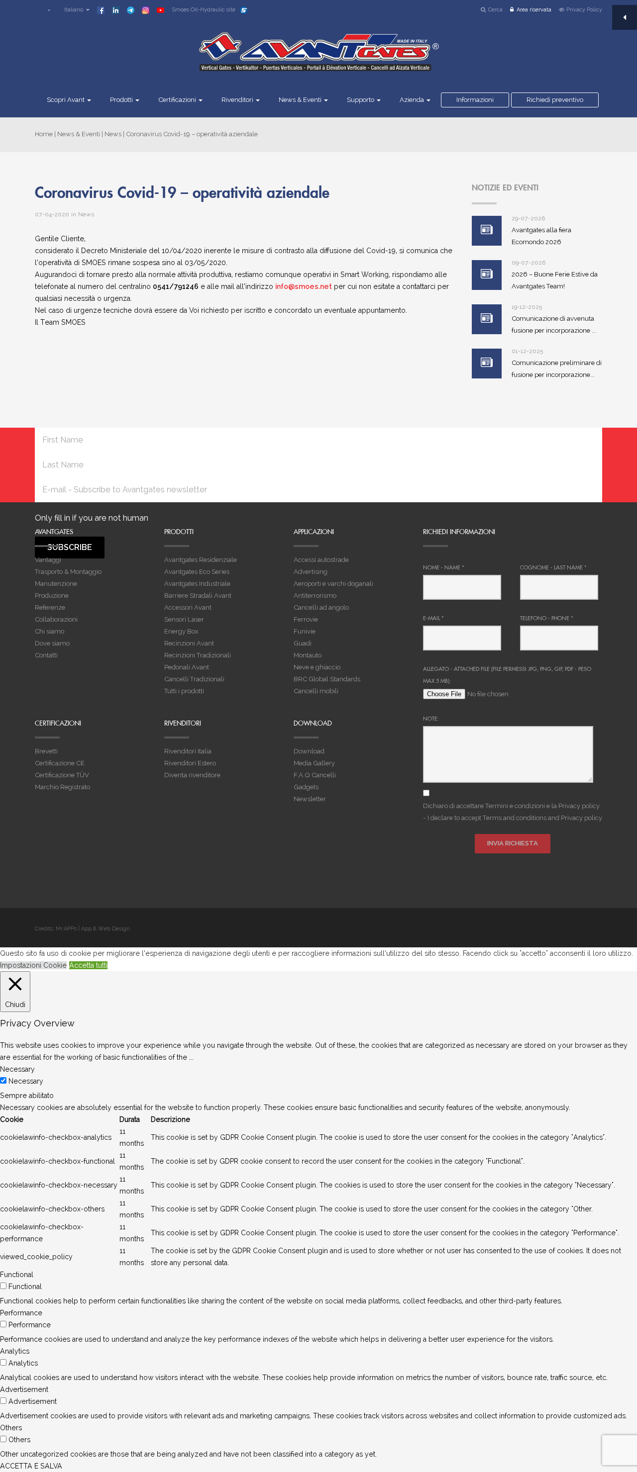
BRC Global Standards (327, 679)
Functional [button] (16, 1275)
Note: (431, 718)
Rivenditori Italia (188, 751)
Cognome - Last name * (553, 567)
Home (44, 134)
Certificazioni (178, 99)
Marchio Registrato (62, 787)
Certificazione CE (60, 763)
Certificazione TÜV (62, 775)
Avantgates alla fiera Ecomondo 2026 (541, 236)
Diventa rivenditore (192, 775)
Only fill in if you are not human (91, 518)
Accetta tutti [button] (88, 965)
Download (309, 751)
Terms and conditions (514, 818)
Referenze (50, 607)
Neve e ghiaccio (317, 667)
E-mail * (433, 618)
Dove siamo (52, 643)
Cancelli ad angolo (321, 607)
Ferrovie (306, 619)
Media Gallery (314, 763)
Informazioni (475, 99)
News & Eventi (301, 99)
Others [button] (11, 1428)
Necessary (25, 1081)
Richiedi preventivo (555, 99)
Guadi (303, 643)
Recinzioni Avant (189, 643)
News (113, 134)
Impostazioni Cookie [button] (33, 965)
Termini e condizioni (515, 806)
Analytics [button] (14, 1351)
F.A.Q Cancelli (315, 775)
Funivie (305, 631)
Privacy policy (579, 806)
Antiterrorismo (315, 595)
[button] (72, 9)
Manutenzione (56, 583)
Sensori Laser (184, 619)
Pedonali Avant (186, 667)
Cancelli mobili (316, 691)
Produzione (52, 595)
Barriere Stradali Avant (197, 595)
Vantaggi (48, 559)
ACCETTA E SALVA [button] (31, 1466)
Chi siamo (49, 631)
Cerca (495, 9)
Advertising (310, 571)
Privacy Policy (584, 9)
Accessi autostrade (321, 559)
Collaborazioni (56, 619)
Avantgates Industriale (197, 583)
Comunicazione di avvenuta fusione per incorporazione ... (554, 324)
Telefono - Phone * (546, 618)
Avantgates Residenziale (200, 559)
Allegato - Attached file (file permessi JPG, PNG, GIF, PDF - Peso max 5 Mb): (507, 674)
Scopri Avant (66, 99)
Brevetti (46, 751)
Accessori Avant (188, 607)
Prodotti (122, 99)
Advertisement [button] (24, 1389)
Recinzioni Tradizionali (197, 655)
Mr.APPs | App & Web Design (93, 928)
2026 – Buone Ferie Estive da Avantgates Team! (555, 280)
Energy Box (181, 631)
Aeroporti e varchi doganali (333, 583)
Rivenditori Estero (190, 763)
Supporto (361, 99)
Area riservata (534, 9)
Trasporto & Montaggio (68, 571)
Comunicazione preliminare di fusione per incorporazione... (557, 368)
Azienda (412, 99)
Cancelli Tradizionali (194, 679)
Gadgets (306, 787)
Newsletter (310, 799)
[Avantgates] (318, 58)
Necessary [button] (17, 1069)
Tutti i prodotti (184, 691)
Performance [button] (21, 1313)
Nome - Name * (443, 567)
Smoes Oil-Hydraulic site (203, 9)
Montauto (307, 655)
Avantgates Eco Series (196, 571)
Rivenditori (238, 99)
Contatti (46, 655)
